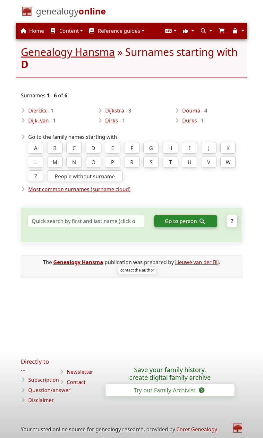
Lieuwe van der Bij (197, 262)
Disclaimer (41, 400)
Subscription (43, 379)
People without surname (85, 176)
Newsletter (80, 371)
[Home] (237, 428)
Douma (191, 110)
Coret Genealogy (196, 429)
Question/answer (49, 390)
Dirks (111, 120)
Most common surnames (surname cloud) (79, 189)
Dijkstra (114, 110)
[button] (170, 31)
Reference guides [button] (118, 30)
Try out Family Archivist (165, 390)
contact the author (137, 270)
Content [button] (68, 30)
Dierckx (37, 110)
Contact (76, 382)
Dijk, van (38, 120)
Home (36, 30)
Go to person (181, 221)
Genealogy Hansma (68, 52)
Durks (189, 120)
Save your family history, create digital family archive (170, 373)
